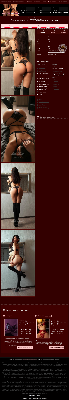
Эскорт (40, 94)
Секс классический (43, 66)
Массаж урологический (59, 73)
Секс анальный (42, 68)
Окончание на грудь (43, 86)
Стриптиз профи (58, 66)
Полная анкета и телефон (25, 347)
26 (49, 39)
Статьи (52, 359)
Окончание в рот (42, 89)
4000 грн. (43, 32)
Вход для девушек (63, 1)
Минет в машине (42, 92)
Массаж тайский (58, 71)
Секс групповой (42, 70)
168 (49, 41)
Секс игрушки (42, 81)
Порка (55, 86)
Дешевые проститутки (18, 1)
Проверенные (58, 12)
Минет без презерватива (44, 78)
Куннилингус (41, 79)
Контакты (57, 359)
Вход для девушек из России (44, 359)
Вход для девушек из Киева (16, 359)
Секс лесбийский (42, 71)
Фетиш (55, 87)
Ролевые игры (42, 83)
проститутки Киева (35, 398)
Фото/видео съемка (43, 91)
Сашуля (9, 316)
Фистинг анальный (43, 107)
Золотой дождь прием (43, 104)
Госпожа (56, 81)
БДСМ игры (57, 84)
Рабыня (56, 83)
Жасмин (40, 316)
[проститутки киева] (10, 10)
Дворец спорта (54, 50)
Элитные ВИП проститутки (49, 1)
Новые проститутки (6, 1)
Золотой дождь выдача (44, 102)
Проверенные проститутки (33, 1)
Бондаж (56, 79)
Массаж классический (59, 70)
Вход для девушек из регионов (30, 359)
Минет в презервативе (44, 73)
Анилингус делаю (43, 100)
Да (49, 48)
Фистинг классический (44, 109)
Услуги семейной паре (44, 84)
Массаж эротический (59, 75)
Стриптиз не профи (58, 68)
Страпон (40, 99)
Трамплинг (56, 89)
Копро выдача (42, 105)
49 (49, 46)
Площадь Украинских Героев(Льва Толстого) (56, 51)
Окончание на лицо (43, 87)
